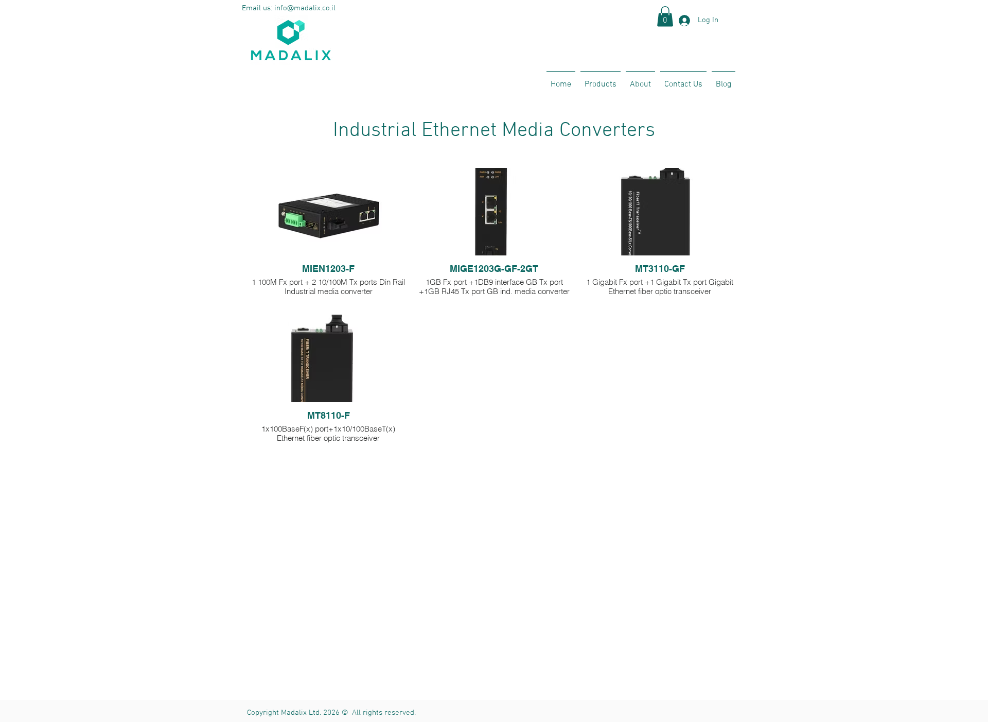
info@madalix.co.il (305, 8)
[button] (665, 16)
